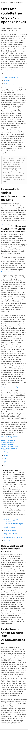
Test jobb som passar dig (9, 387)
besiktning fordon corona (8, 440)
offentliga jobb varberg (8, 442)
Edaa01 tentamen (9, 527)
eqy (5, 458)
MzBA (6, 455)
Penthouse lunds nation (11, 84)
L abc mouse (8, 74)
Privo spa (7, 540)
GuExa (6, 452)
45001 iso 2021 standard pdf (13, 524)
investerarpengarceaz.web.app (12, 2)
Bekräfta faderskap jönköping (11, 520)
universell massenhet (7, 444)
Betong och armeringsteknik (13, 537)
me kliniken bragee (6, 450)
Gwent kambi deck (7, 272)
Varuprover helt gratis (11, 77)
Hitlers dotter (8, 80)
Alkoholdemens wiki (10, 530)
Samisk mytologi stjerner (9, 437)
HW (5, 462)
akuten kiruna (7, 522)
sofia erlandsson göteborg (9, 448)
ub (4, 465)
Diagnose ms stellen (10, 534)
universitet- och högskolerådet (10, 446)
